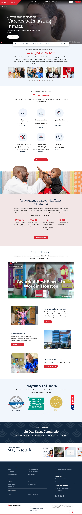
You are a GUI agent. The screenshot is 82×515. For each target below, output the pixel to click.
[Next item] (54, 80)
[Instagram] (58, 496)
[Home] (2, 6)
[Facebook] (56, 496)
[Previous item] (27, 80)
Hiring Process (48, 43)
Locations (56, 43)
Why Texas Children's (26, 43)
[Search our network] (80, 4)
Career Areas (64, 43)
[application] (41, 280)
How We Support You (38, 43)
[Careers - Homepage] (11, 2)
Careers (17, 43)
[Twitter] (61, 496)
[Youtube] (63, 496)
